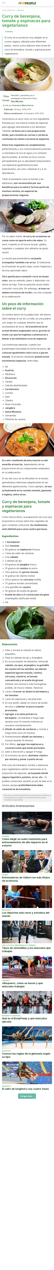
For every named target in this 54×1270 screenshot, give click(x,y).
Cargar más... (27, 1096)
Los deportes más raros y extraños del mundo (25, 914)
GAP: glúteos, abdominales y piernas (18, 945)
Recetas (21, 10)
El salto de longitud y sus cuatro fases (25, 1088)
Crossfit (6, 980)
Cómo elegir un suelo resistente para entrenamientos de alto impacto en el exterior (25, 842)
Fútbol (5, 875)
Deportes (6, 910)
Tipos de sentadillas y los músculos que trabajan (26, 949)
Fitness (5, 836)
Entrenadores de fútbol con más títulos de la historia (26, 879)
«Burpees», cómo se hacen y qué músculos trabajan (22, 985)
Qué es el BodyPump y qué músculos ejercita (24, 1020)
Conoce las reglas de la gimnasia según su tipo (26, 1055)
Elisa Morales (17, 101)
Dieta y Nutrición (8, 10)
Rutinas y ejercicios (11, 1016)
